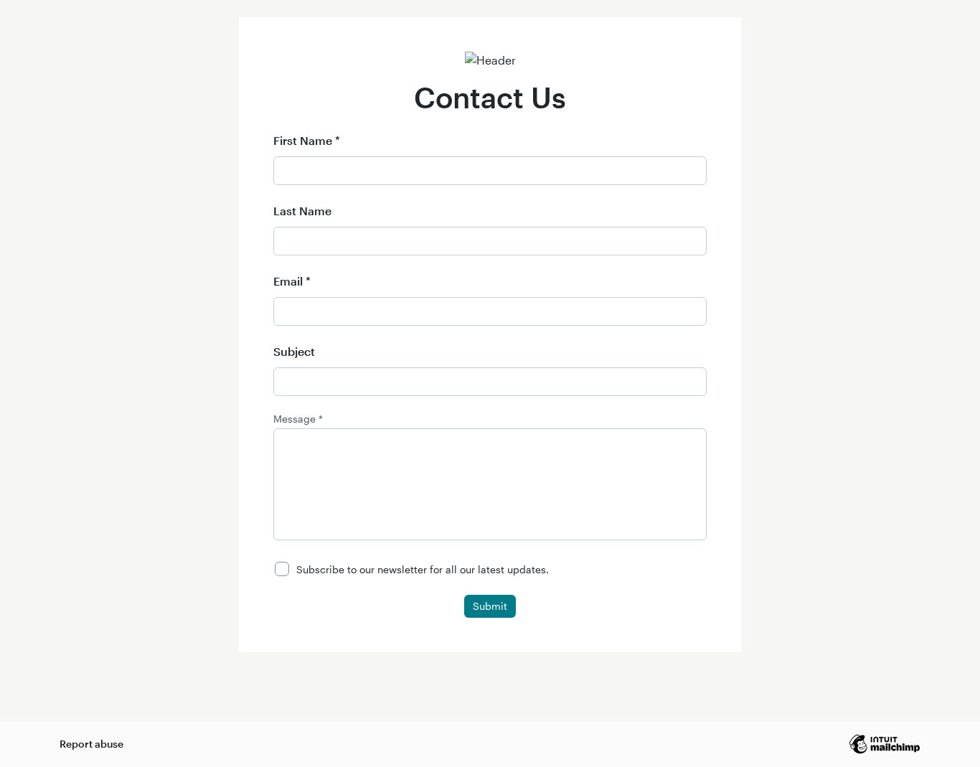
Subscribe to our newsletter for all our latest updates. (422, 569)
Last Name (302, 210)
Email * (292, 281)
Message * (298, 419)
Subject (294, 351)
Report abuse (91, 744)
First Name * (306, 140)
